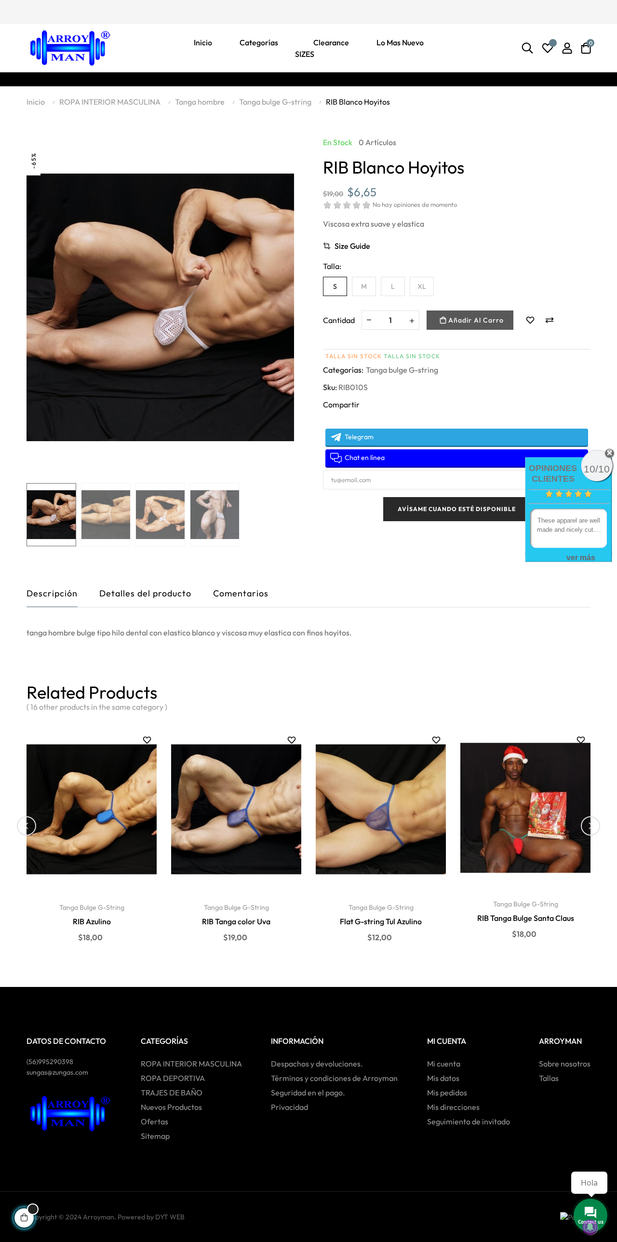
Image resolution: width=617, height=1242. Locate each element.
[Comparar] (549, 320)
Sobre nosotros (564, 1063)
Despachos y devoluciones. (317, 1063)
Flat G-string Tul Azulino (381, 921)
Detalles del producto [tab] (145, 593)
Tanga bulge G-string (402, 370)
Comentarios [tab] (240, 593)
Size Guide (352, 246)
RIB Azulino (92, 921)
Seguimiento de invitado (468, 1121)
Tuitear (348, 420)
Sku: (330, 387)
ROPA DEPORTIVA (173, 1078)
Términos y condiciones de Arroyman (334, 1078)
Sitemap (155, 1136)
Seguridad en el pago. (308, 1092)
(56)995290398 (50, 1061)
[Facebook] (30, 11)
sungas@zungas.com (57, 1072)
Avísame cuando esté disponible (457, 509)
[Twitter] (47, 11)
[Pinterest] (64, 11)
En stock (337, 142)
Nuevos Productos (171, 1107)
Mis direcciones (453, 1107)
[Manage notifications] (590, 1227)
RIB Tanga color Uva (236, 921)
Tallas (549, 1078)
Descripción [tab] (52, 593)
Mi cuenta (443, 1063)
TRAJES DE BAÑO (171, 1092)
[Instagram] (81, 11)
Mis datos (443, 1078)
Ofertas (154, 1121)
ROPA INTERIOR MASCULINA (191, 1063)
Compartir (330, 420)
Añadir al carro (475, 320)
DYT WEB (170, 1217)
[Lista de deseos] (547, 48)
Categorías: (343, 370)
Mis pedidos (447, 1092)
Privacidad (289, 1107)
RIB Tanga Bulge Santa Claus (525, 918)
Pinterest (367, 420)
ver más (580, 558)
